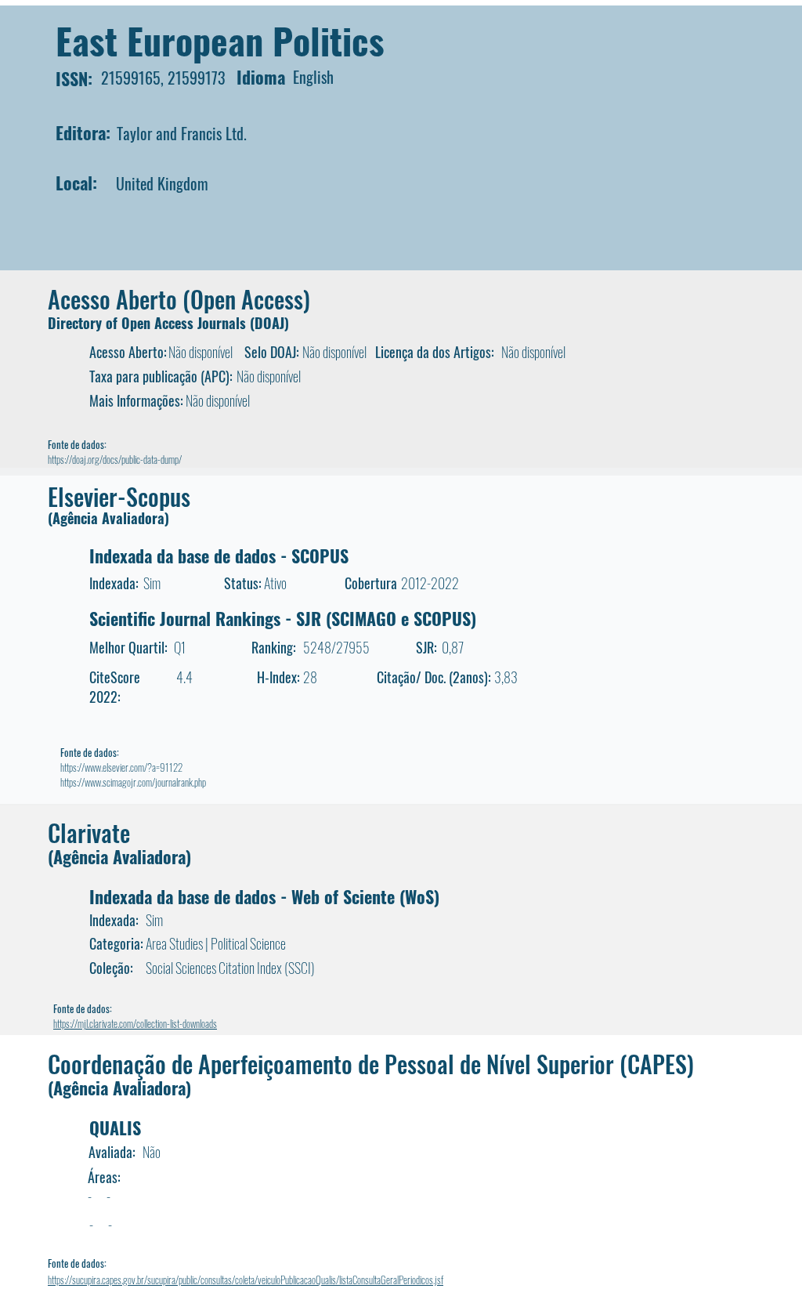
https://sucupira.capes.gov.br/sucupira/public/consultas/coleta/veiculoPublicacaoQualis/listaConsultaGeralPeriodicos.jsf (245, 1279)
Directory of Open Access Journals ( (151, 323)
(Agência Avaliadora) (108, 518)
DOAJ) (272, 323)
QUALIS (115, 1127)
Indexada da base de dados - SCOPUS (219, 555)
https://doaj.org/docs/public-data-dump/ (115, 459)
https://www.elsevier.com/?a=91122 (121, 767)
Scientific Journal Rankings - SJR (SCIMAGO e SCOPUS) (282, 618)
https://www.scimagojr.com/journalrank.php (133, 782)
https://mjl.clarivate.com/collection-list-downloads (135, 1023)
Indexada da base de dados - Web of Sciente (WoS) (264, 896)
